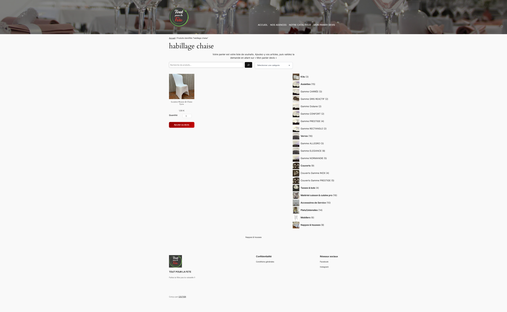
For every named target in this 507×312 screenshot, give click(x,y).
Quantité (173, 115)
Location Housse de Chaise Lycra (181, 103)
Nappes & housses (253, 237)
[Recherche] (248, 65)
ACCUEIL (263, 25)
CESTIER (182, 297)
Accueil (172, 38)
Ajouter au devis (181, 125)
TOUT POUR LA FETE (180, 271)
